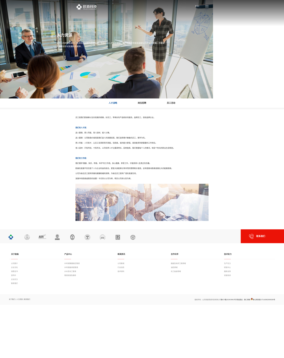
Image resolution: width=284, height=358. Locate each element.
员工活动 (171, 103)
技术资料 (121, 271)
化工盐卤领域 (176, 271)
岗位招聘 (142, 103)
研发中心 (227, 267)
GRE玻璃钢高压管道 (72, 263)
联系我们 (14, 283)
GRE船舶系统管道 (71, 267)
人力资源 (19, 299)
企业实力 (14, 279)
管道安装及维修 (70, 275)
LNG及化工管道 (70, 271)
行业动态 (121, 267)
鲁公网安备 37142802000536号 (264, 299)
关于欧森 (15, 254)
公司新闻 (121, 263)
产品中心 (68, 254)
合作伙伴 (174, 254)
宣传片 (13, 275)
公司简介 (14, 263)
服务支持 (227, 271)
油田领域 (174, 267)
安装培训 (227, 275)
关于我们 (12, 299)
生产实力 (227, 263)
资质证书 (14, 271)
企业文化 (14, 267)
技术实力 (228, 254)
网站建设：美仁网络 (243, 299)
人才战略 (113, 103)
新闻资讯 (121, 254)
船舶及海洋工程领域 (178, 263)
